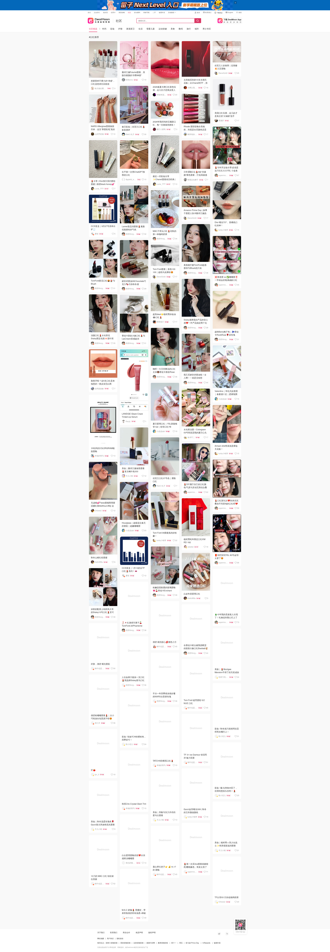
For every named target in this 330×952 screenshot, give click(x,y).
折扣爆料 (137, 12)
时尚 (104, 28)
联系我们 (208, 12)
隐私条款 (120, 938)
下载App (219, 12)
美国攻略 (122, 12)
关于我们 (101, 932)
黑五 (181, 943)
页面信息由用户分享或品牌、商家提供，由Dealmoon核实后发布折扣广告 (122, 947)
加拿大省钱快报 (111, 943)
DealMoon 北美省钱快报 (99, 20)
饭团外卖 (162, 12)
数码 (181, 28)
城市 (197, 28)
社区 (129, 12)
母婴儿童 (150, 28)
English (230, 12)
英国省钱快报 (125, 943)
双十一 (173, 943)
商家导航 (146, 12)
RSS (227, 934)
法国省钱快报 (138, 943)
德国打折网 (150, 943)
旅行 (189, 28)
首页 (89, 12)
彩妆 (112, 28)
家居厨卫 (130, 28)
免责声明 (139, 932)
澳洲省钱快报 (163, 943)
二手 (154, 12)
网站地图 (100, 938)
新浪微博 (219, 934)
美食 (173, 28)
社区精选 (93, 28)
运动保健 (163, 28)
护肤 (120, 28)
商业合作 (126, 932)
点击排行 (97, 12)
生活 (140, 28)
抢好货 (105, 12)
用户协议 (110, 938)
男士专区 (207, 28)
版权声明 (152, 932)
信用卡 (113, 12)
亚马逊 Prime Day (192, 943)
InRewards (206, 943)
